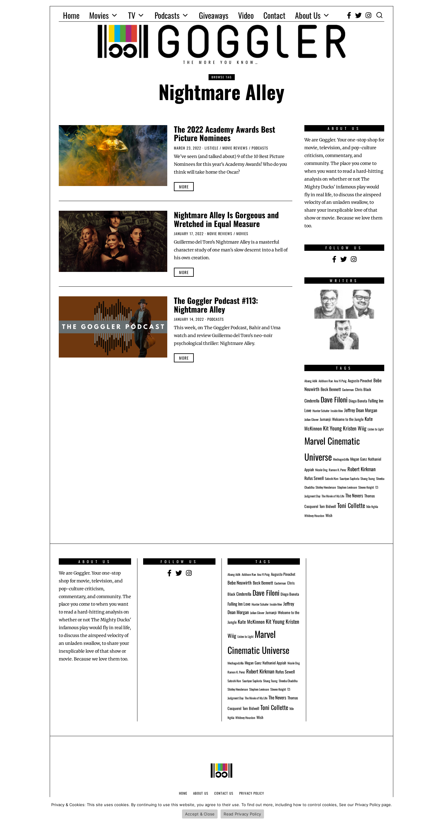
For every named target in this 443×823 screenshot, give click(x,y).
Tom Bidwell (327, 506)
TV (131, 15)
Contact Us (223, 793)
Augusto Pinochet (360, 380)
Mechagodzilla (341, 459)
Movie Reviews (235, 147)
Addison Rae (326, 380)
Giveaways (213, 15)
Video (246, 15)
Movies (99, 15)
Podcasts (167, 15)
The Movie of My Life (333, 495)
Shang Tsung (367, 478)
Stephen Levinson (347, 487)
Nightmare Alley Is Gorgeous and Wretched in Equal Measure (226, 219)
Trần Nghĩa (372, 506)
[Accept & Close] (435, 810)
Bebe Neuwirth (240, 582)
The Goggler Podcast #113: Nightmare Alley (216, 305)
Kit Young (332, 428)
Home (71, 15)
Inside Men (337, 410)
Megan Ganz (358, 459)
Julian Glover (311, 419)
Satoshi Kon (331, 478)
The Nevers (354, 495)
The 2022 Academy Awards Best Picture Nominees (224, 133)
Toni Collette (351, 505)
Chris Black (363, 389)
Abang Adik (310, 380)
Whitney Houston (314, 515)
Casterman (348, 389)
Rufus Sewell (314, 478)
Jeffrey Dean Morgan (360, 410)
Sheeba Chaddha (288, 680)
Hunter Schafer (321, 410)
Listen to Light (376, 429)
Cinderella (311, 400)
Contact (274, 15)
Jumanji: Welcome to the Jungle (341, 419)
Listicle (211, 147)
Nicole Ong (321, 469)
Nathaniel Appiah (274, 663)
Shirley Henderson (326, 487)
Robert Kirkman (361, 469)
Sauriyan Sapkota (349, 478)
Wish (328, 515)
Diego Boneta (358, 401)
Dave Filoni (334, 399)
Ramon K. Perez (337, 469)
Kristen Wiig (354, 428)
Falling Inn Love (239, 604)
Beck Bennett (331, 389)
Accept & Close (200, 814)
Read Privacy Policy (242, 814)
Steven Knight (366, 487)
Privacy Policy (251, 793)
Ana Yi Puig (340, 380)
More (184, 187)
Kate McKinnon (251, 621)
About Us (308, 15)
